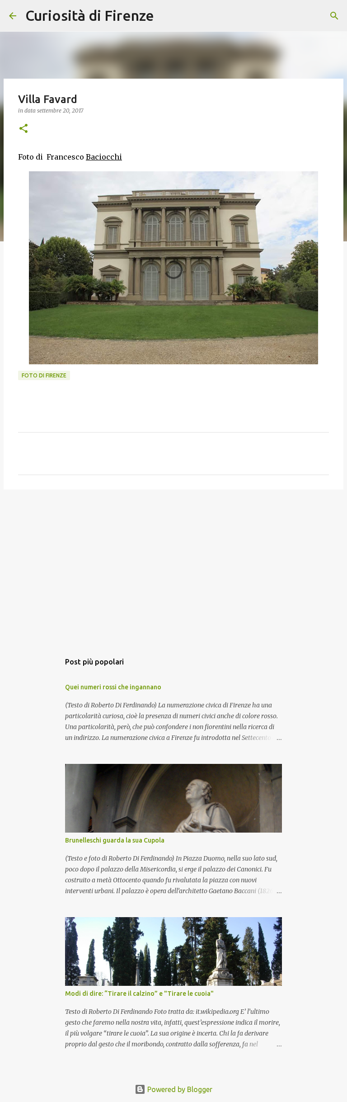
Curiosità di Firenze (89, 15)
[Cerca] (166, 16)
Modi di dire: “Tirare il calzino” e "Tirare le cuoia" (139, 993)
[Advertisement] (173, 566)
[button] (23, 129)
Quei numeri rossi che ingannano (113, 687)
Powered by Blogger (178, 1089)
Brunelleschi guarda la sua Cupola (114, 840)
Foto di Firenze (44, 375)
